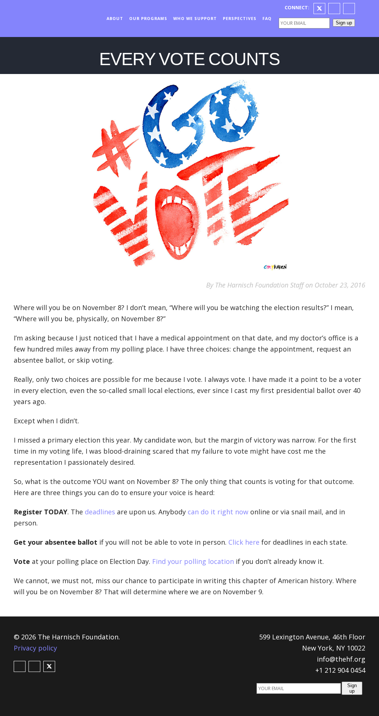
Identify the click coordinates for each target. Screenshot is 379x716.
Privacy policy (35, 647)
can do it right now (218, 511)
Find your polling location (193, 561)
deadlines (100, 511)
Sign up (344, 23)
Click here (243, 542)
